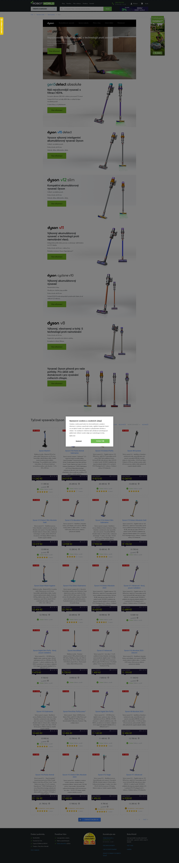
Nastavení (79, 441)
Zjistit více (72, 435)
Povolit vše (100, 441)
